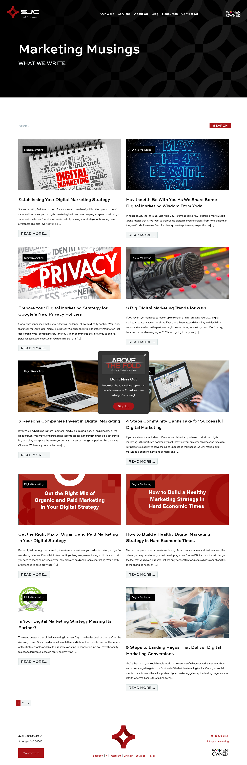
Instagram (115, 755)
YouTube (140, 755)
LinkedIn (128, 755)
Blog (154, 14)
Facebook (97, 755)
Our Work (107, 14)
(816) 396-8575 (220, 735)
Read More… (35, 233)
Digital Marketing (34, 149)
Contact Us (189, 14)
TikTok (151, 755)
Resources (170, 14)
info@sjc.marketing (218, 741)
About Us (141, 14)
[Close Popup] (145, 355)
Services (124, 14)
